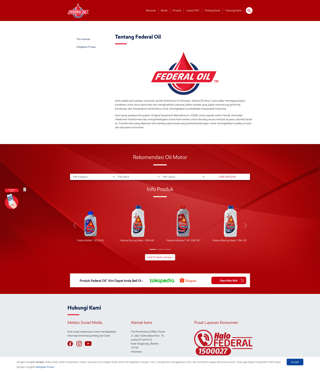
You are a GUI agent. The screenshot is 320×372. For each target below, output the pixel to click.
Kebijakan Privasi (86, 46)
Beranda (151, 10)
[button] (152, 249)
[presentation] (74, 225)
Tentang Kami (212, 10)
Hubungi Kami (233, 10)
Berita (164, 10)
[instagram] (80, 343)
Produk (177, 10)
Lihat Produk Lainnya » (160, 257)
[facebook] (72, 343)
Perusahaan (83, 39)
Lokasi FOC (192, 10)
